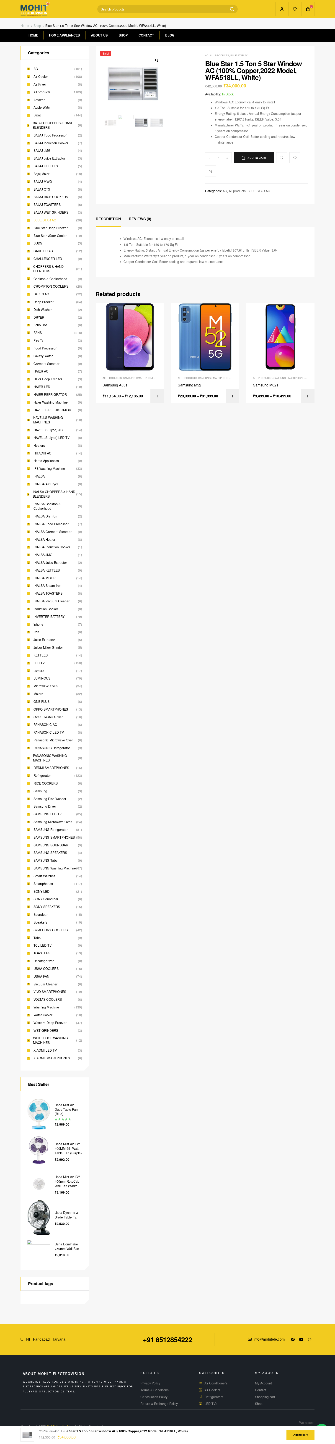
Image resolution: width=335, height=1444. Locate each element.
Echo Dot (40, 325)
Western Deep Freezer (50, 1023)
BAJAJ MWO (43, 181)
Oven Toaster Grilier (48, 717)
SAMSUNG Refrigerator (51, 829)
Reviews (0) (140, 218)
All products (219, 55)
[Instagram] (309, 1339)
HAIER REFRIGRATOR (50, 394)
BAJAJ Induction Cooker (51, 143)
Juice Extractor (44, 640)
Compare (210, 170)
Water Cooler (43, 1015)
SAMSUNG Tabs (45, 860)
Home (25, 25)
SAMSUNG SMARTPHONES (139, 378)
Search (230, 9)
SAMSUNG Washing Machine (55, 868)
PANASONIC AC (45, 724)
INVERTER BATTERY (49, 616)
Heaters (39, 445)
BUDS (38, 243)
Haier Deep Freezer (48, 379)
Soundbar (41, 914)
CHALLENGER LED (48, 259)
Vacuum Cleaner (45, 984)
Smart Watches (44, 876)
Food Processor (45, 348)
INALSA (39, 476)
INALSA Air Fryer (46, 484)
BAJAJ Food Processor (50, 135)
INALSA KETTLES (47, 570)
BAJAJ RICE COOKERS (51, 197)
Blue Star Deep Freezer (51, 228)
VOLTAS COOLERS (48, 999)
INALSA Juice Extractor (50, 562)
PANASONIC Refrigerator (52, 748)
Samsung (40, 791)
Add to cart (256, 158)
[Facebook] (292, 1339)
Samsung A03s (115, 385)
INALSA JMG (43, 555)
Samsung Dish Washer (50, 799)
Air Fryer (40, 84)
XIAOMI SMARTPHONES (52, 1058)
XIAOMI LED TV (45, 1050)
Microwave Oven (46, 686)
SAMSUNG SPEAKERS (50, 853)
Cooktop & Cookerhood (50, 279)
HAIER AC (41, 371)
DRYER (39, 317)
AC (207, 55)
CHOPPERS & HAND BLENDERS (48, 268)
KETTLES (41, 655)
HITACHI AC (42, 453)
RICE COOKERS (46, 783)
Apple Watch (43, 107)
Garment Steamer (46, 364)
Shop (37, 25)
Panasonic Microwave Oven (54, 740)
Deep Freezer (44, 302)
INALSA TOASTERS (48, 593)
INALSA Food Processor (51, 524)
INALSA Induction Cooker (52, 547)
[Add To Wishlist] (281, 157)
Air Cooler (41, 76)
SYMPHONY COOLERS (51, 930)
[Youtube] (301, 1339)
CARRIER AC (43, 251)
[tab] (108, 219)
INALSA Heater (44, 539)
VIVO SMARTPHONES (50, 992)
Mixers (38, 694)
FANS (38, 333)
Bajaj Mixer (41, 174)
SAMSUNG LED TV (48, 814)
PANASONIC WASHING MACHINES (50, 758)
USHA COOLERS (46, 968)
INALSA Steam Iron (48, 585)
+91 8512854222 (167, 1339)
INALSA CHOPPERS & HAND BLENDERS (54, 494)
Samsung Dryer (45, 806)
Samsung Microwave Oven (53, 822)
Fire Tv (39, 340)
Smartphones (43, 884)
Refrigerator (42, 775)
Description (108, 218)
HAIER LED (42, 387)
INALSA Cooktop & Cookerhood (47, 506)
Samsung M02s (265, 385)
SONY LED (41, 891)
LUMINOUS (42, 678)
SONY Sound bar (46, 899)
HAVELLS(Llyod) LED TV (52, 438)
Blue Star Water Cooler (50, 236)
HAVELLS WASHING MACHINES (48, 419)
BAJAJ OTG (42, 189)
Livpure (39, 671)
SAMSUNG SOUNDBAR (51, 845)
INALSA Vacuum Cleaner (52, 601)
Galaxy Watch (43, 356)
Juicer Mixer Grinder (48, 647)
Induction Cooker (46, 609)
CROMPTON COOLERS (51, 286)
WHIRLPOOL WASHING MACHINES (50, 1040)
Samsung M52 (189, 385)
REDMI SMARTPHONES (51, 768)
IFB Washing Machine (49, 468)
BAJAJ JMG (42, 150)
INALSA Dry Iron (45, 516)
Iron (36, 632)
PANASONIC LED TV (49, 732)
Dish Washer (43, 309)
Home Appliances (46, 461)
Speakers (40, 922)
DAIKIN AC (41, 294)
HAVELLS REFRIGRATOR (52, 410)
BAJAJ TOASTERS (47, 204)
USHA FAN (41, 976)
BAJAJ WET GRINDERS (51, 212)
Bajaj (37, 115)
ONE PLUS (41, 701)
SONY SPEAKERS (47, 907)
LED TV (39, 663)
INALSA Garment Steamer (53, 532)
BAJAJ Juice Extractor (49, 158)
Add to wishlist (294, 157)
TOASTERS (42, 953)
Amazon (39, 100)
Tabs (37, 938)
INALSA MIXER (45, 578)
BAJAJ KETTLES (46, 166)
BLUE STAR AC (239, 55)
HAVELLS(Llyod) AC (48, 430)
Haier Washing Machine (51, 402)
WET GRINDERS (46, 1030)
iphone (38, 624)
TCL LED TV (43, 945)
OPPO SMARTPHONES (51, 709)
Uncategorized (44, 961)
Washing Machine (46, 1007)
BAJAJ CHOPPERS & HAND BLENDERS (53, 125)
